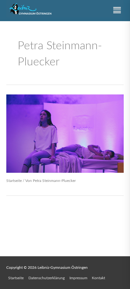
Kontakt (98, 278)
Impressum (78, 278)
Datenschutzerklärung (46, 278)
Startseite (14, 181)
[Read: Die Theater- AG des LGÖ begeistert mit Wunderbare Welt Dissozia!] (65, 133)
